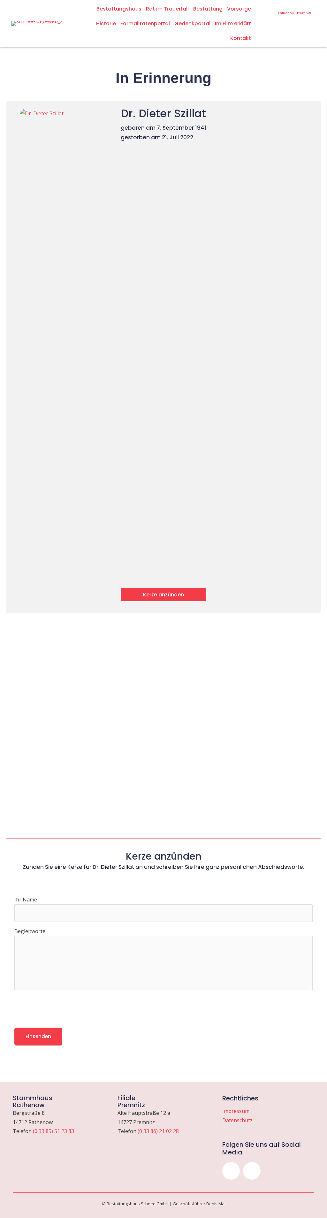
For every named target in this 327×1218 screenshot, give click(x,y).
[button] (231, 1171)
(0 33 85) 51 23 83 (53, 1131)
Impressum (235, 1111)
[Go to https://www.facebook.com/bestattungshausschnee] (272, 7)
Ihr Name (25, 899)
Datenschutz (237, 1120)
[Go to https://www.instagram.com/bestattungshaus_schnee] (263, 7)
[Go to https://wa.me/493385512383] (286, 10)
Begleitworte (29, 931)
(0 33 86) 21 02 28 (158, 1131)
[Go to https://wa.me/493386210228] (304, 10)
